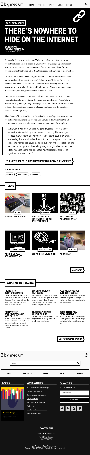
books (17, 213)
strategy (45, 213)
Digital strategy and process (36, 395)
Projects (42, 5)
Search (86, 4)
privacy (9, 174)
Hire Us (69, 5)
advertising (22, 174)
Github (79, 408)
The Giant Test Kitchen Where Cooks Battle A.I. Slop (14, 314)
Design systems (32, 399)
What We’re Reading (15, 23)
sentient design (17, 250)
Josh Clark (12, 47)
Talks (51, 5)
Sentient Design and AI (34, 391)
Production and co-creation (36, 403)
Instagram (73, 408)
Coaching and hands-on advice (37, 410)
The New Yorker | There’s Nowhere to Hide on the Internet (38, 161)
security (36, 174)
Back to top (86, 355)
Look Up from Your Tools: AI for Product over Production (42, 219)
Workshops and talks (34, 414)
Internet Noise (53, 60)
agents (73, 213)
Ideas (31, 5)
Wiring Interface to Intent (44, 254)
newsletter (70, 388)
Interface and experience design (38, 388)
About (60, 5)
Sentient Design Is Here (15, 217)
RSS (68, 408)
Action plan (30, 406)
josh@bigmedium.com (46, 437)
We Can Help (65, 254)
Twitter (62, 408)
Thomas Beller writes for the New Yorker (23, 60)
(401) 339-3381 (46, 439)
